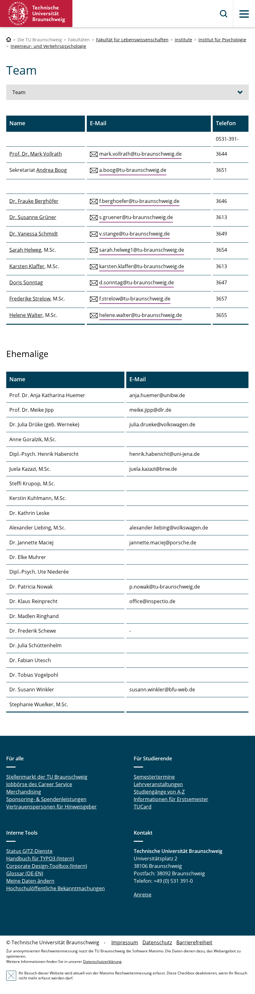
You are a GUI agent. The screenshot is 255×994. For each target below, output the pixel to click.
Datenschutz (157, 942)
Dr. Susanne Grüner (32, 217)
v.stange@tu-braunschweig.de (134, 233)
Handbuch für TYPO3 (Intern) (40, 858)
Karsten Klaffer (26, 266)
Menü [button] (244, 14)
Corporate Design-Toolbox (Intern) (46, 866)
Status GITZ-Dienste (29, 851)
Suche (224, 13)
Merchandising (23, 791)
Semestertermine (154, 776)
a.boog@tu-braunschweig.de (132, 170)
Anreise (142, 894)
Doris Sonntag (26, 282)
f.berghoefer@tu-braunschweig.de (139, 201)
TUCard (142, 806)
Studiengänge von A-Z (159, 791)
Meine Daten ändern (30, 880)
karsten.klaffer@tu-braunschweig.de (141, 266)
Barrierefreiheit (194, 942)
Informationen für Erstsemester (171, 799)
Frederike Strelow (29, 298)
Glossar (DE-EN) (24, 873)
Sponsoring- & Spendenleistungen (46, 799)
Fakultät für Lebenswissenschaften (132, 40)
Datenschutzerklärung (102, 961)
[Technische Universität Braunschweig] (36, 13)
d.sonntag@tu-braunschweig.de (136, 282)
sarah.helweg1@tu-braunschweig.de (141, 249)
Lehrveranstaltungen (158, 784)
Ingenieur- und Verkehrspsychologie (48, 46)
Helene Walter (26, 315)
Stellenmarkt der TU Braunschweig (46, 776)
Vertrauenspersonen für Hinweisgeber (51, 806)
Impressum (124, 942)
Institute (183, 40)
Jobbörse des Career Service (39, 784)
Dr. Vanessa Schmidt (33, 233)
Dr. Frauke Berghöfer (33, 201)
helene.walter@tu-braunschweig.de (140, 315)
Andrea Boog (51, 170)
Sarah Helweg (25, 249)
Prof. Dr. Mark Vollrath (35, 153)
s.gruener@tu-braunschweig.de (136, 217)
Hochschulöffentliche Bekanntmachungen (55, 888)
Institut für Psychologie (222, 40)
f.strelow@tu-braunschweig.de (134, 298)
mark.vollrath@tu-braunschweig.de (140, 153)
